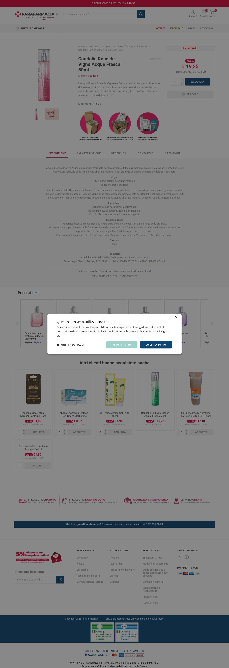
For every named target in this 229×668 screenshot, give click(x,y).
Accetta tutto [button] (156, 344)
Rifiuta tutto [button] (121, 344)
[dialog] (114, 334)
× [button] (176, 317)
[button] (70, 345)
